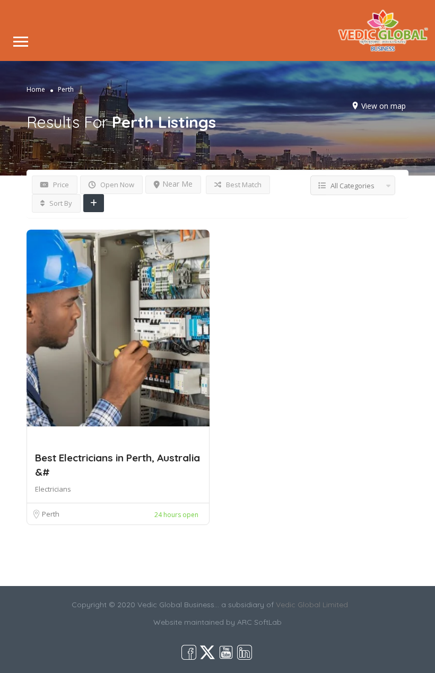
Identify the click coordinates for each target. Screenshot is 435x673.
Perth (50, 514)
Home (36, 89)
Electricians (53, 489)
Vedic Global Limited (312, 604)
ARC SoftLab (259, 622)
